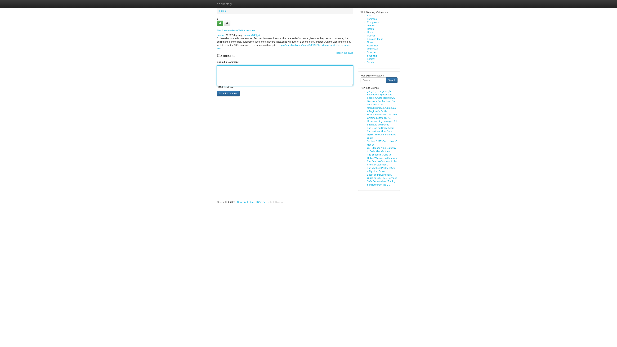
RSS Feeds (263, 202)
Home (222, 11)
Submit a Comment (227, 62)
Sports (370, 62)
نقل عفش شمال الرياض (379, 91)
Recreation (372, 45)
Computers (373, 22)
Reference (372, 49)
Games (371, 25)
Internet (221, 35)
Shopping (372, 55)
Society (371, 59)
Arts (369, 15)
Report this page (344, 53)
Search (391, 80)
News (370, 42)
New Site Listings (246, 202)
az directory (224, 4)
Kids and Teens (375, 39)
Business (372, 19)
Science (371, 52)
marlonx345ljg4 (252, 35)
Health (370, 29)
